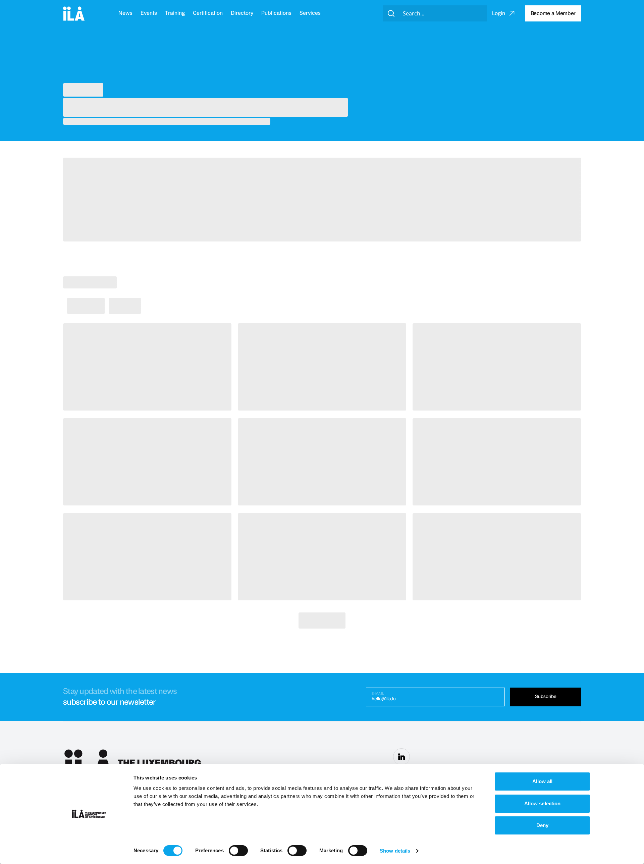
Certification (208, 13)
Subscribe (545, 696)
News (125, 13)
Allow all (542, 781)
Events (149, 13)
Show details (395, 851)
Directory (242, 13)
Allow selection (542, 803)
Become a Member (553, 13)
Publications (276, 13)
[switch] (238, 850)
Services (310, 13)
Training (175, 13)
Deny (542, 825)
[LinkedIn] (401, 756)
